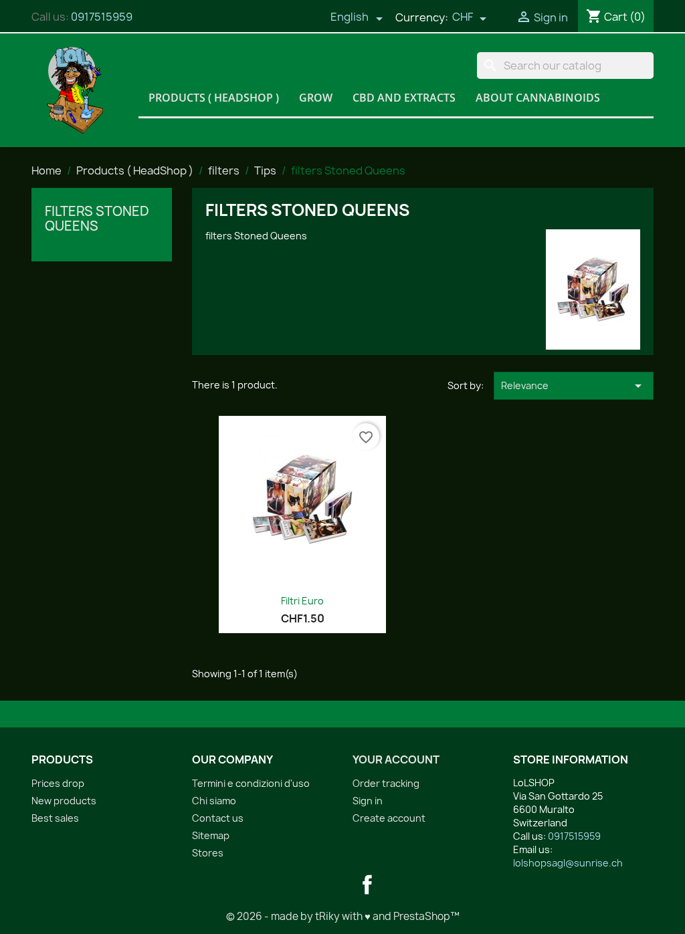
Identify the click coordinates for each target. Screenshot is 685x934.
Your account (396, 759)
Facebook (367, 884)
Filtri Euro (302, 600)
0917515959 (101, 16)
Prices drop (57, 783)
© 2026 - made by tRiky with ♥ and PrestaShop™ (343, 916)
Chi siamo (214, 800)
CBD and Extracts (404, 97)
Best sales (55, 818)
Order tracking (386, 783)
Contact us (217, 818)
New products (63, 800)
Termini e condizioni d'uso (251, 783)
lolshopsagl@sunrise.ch (568, 862)
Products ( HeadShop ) (214, 97)
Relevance (573, 386)
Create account (389, 818)
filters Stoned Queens (97, 219)
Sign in (368, 800)
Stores (207, 852)
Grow (315, 97)
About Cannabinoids (538, 97)
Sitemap (210, 835)
